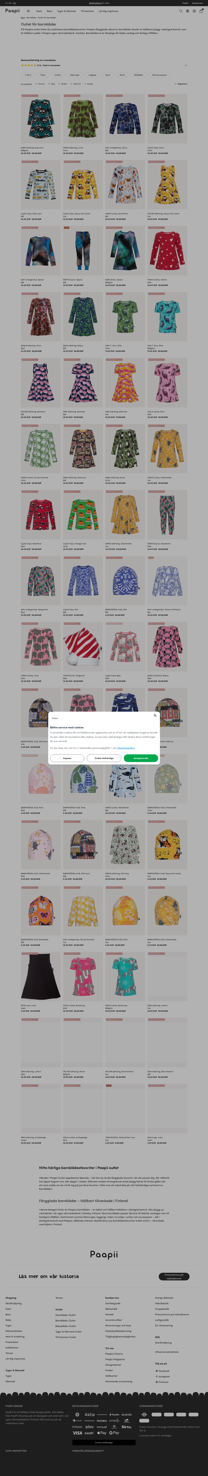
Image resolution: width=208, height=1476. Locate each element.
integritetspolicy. (126, 747)
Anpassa (67, 758)
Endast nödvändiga (104, 758)
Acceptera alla (141, 758)
